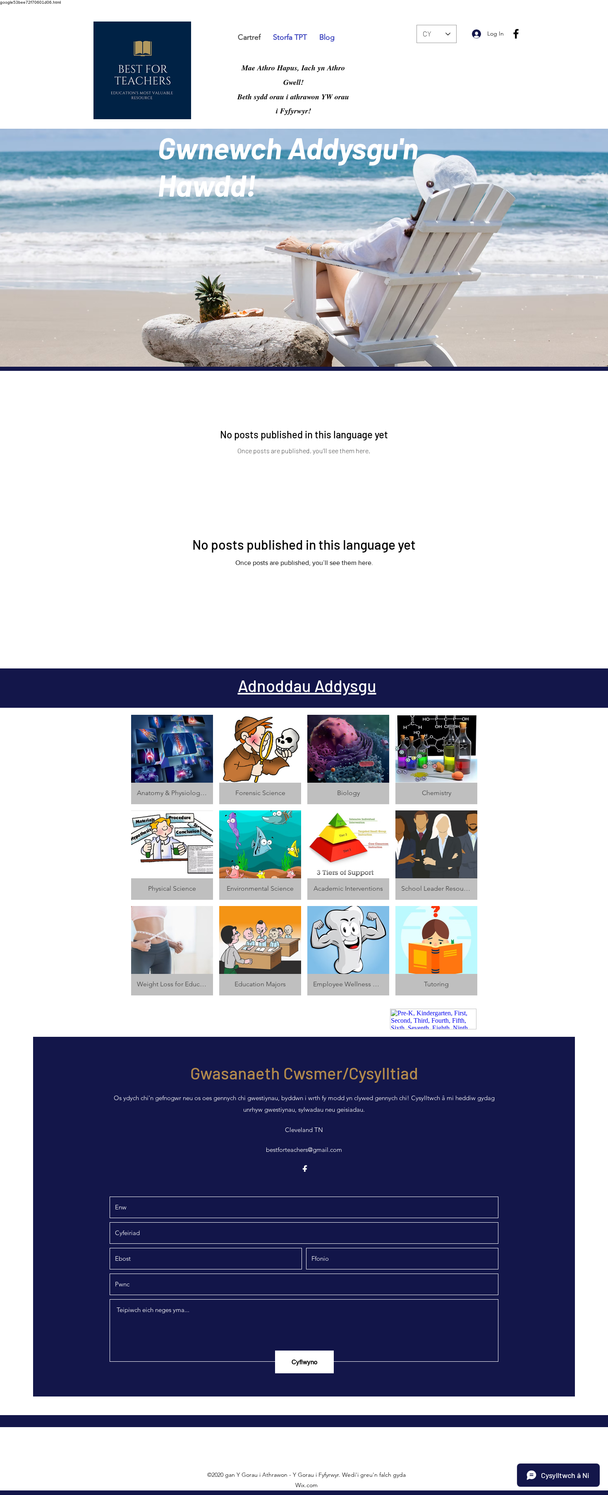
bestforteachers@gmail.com (304, 1150)
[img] (436, 950)
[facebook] (516, 33)
